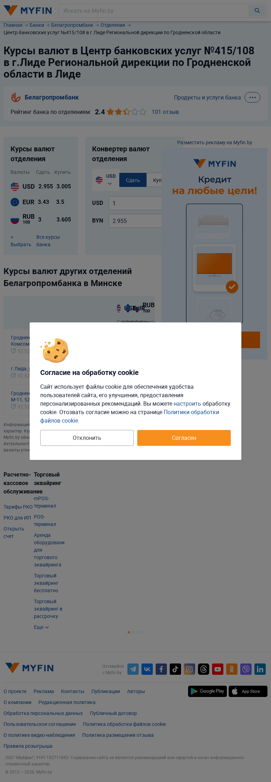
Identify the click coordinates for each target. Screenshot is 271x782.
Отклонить (87, 438)
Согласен (184, 438)
